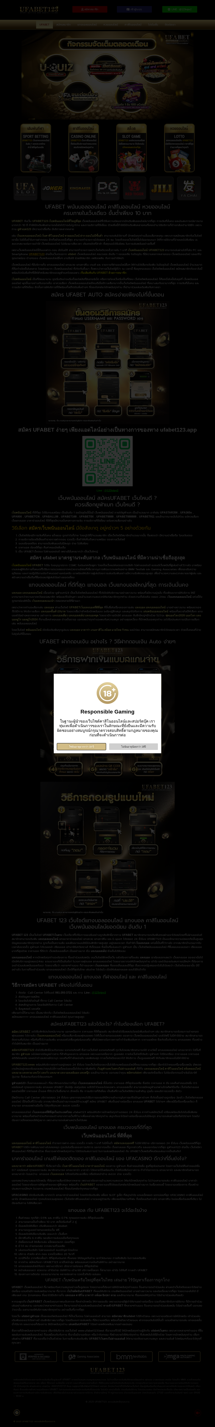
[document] (107, 713)
